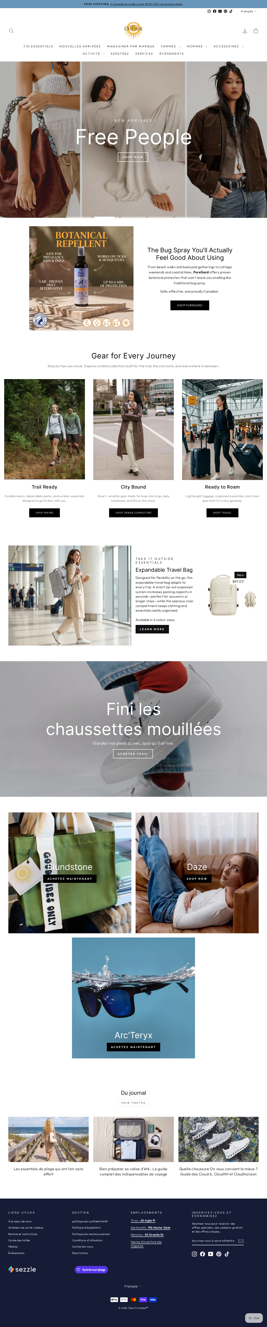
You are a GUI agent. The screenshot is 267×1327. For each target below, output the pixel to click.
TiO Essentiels (38, 46)
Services (144, 53)
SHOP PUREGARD (189, 305)
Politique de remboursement (91, 1234)
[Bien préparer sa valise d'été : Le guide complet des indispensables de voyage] (133, 1139)
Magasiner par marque (131, 46)
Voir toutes (133, 1102)
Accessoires (227, 46)
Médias (13, 1246)
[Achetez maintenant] (69, 872)
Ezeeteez (120, 53)
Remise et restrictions (23, 1234)
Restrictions (80, 1253)
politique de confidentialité (90, 1221)
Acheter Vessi (133, 753)
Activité (92, 53)
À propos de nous (19, 1221)
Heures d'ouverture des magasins (146, 1244)
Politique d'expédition (86, 1227)
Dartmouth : (150, 1227)
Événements (172, 53)
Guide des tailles (19, 1240)
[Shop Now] (197, 872)
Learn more (152, 629)
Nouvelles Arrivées (80, 46)
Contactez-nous (82, 1246)
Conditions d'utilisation (87, 1240)
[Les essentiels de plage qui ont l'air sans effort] (48, 1139)
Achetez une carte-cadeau (26, 1227)
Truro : (143, 1220)
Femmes (169, 46)
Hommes (195, 46)
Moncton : (147, 1235)
